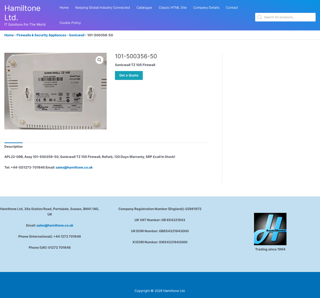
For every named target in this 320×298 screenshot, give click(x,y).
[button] (99, 60)
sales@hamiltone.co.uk (74, 167)
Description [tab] (13, 146)
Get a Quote (128, 75)
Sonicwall (76, 35)
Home (9, 35)
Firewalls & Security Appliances (41, 35)
